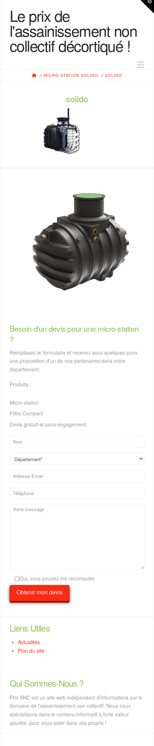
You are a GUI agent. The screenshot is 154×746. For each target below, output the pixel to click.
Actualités (29, 642)
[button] (140, 64)
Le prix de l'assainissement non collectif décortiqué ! (73, 30)
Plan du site (31, 650)
